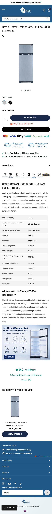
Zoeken (47, 19)
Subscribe (47, 492)
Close (26, 460)
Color (7, 97)
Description (8, 165)
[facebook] (15, 484)
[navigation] (30, 91)
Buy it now (26, 129)
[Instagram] (3, 484)
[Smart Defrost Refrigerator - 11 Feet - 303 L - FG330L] (15, 406)
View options (15, 434)
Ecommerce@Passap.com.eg (18, 450)
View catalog (3, 10)
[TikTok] (21, 484)
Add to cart (30, 118)
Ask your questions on (19, 453)
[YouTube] (9, 484)
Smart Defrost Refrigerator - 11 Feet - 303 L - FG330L (15, 423)
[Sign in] (44, 10)
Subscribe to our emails (12, 487)
